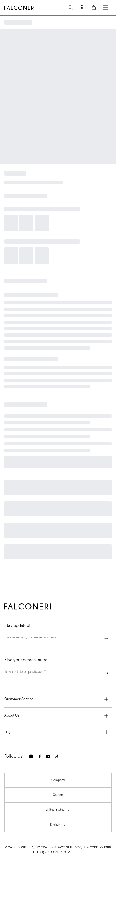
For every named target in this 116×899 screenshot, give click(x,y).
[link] (58, 780)
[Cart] (94, 7)
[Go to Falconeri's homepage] (19, 7)
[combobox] (58, 673)
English (58, 826)
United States (58, 811)
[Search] (70, 7)
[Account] (82, 7)
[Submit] (106, 639)
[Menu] (106, 7)
